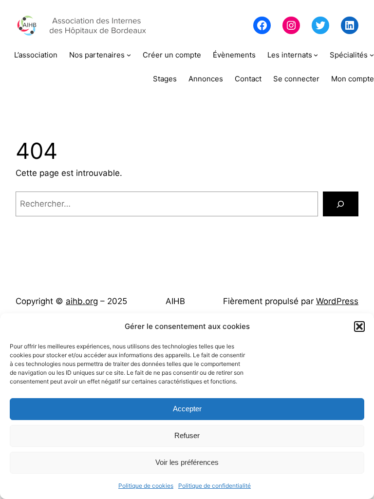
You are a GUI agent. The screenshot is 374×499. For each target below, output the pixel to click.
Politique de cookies (145, 485)
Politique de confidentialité (214, 485)
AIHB (175, 301)
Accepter (187, 408)
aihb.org (82, 301)
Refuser (187, 435)
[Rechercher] (340, 204)
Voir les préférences (187, 462)
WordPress (337, 301)
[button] (359, 326)
